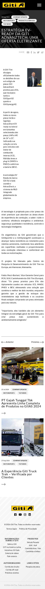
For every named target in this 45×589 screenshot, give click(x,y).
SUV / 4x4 (33, 545)
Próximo (35, 342)
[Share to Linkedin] (35, 52)
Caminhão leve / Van (33, 548)
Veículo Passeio (33, 542)
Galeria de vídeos (12, 553)
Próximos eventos (12, 573)
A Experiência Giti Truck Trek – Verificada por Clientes (19, 474)
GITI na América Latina (12, 547)
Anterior (9, 342)
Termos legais (11, 529)
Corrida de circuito (12, 567)
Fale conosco (12, 556)
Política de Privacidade (28, 529)
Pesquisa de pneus (33, 567)
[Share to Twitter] (38, 52)
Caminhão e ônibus (33, 551)
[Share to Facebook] (31, 52)
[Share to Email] (28, 52)
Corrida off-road (12, 570)
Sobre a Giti (12, 544)
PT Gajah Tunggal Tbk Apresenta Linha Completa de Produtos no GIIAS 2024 (21, 403)
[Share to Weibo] (42, 52)
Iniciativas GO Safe (12, 550)
